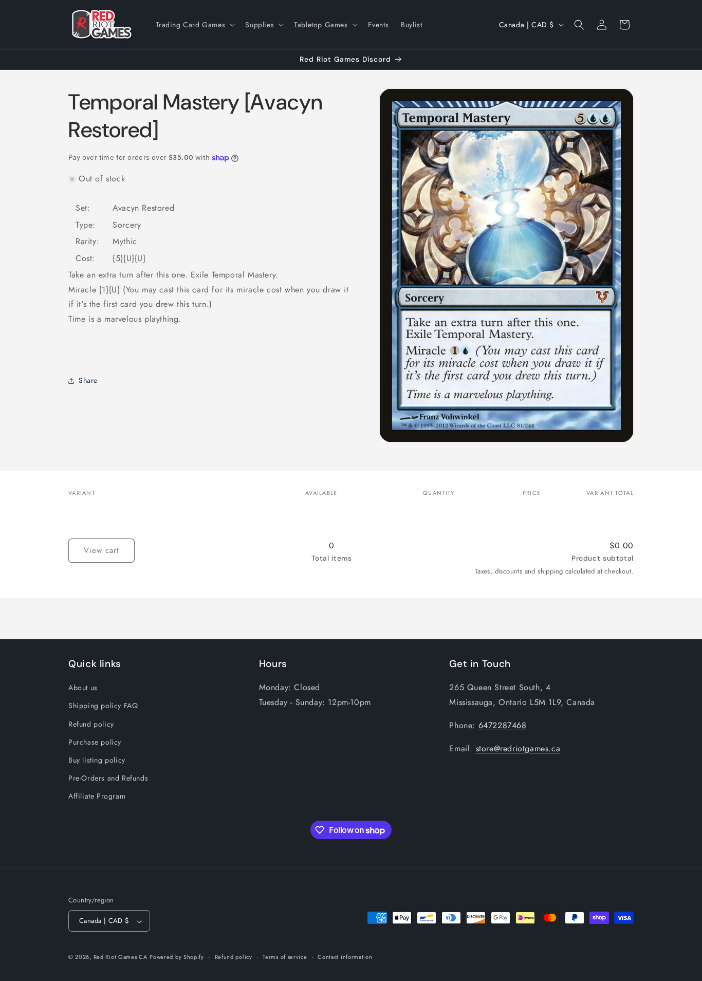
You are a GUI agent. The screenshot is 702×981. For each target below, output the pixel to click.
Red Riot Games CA (120, 957)
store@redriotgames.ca (518, 748)
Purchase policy (94, 742)
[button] (194, 24)
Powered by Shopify (177, 957)
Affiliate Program (96, 796)
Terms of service (285, 957)
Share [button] (88, 380)
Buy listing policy (96, 760)
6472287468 (502, 725)
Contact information (345, 957)
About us (83, 687)
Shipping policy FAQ (103, 705)
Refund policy (91, 724)
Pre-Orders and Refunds (108, 778)
